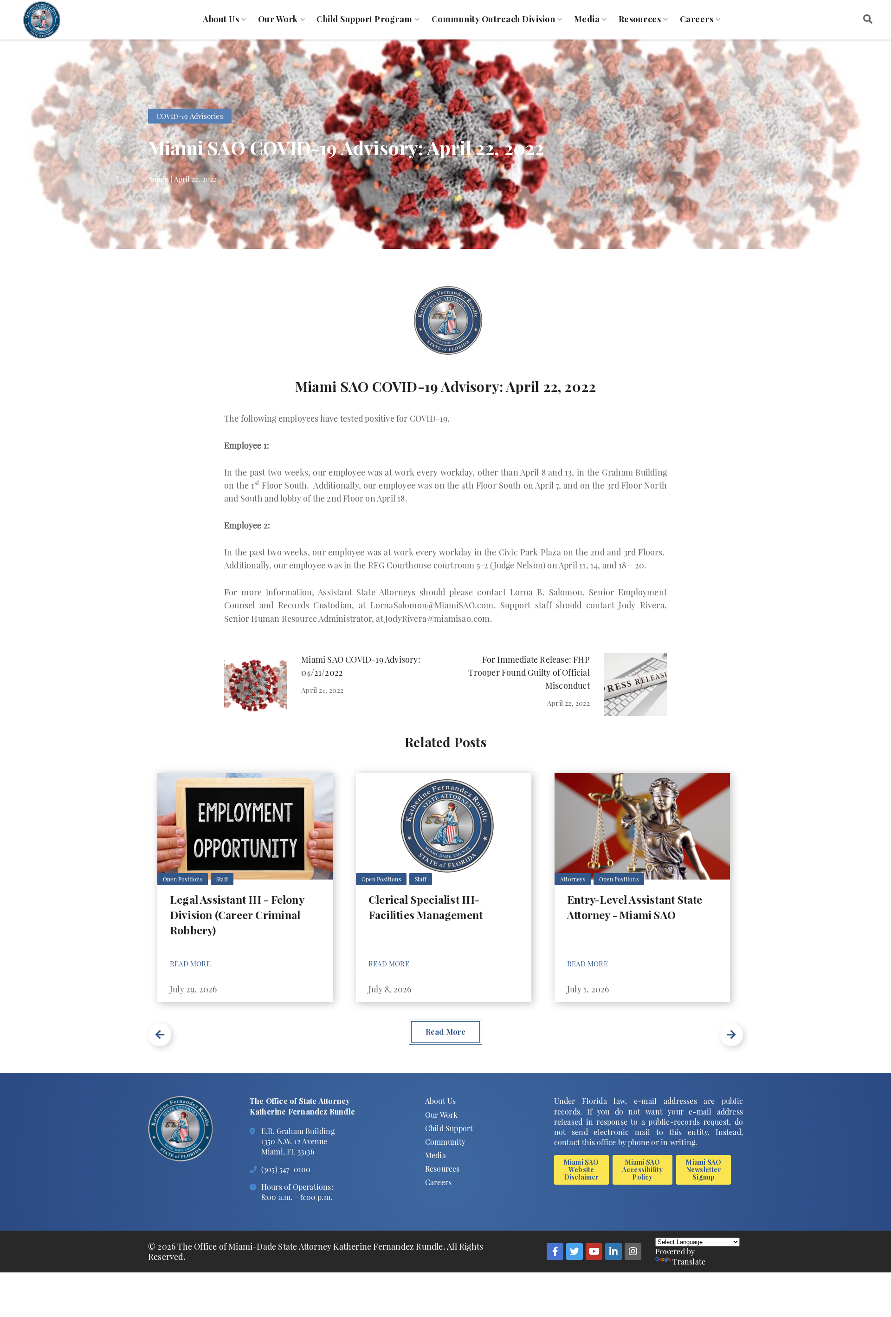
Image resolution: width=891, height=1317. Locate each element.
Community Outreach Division (493, 19)
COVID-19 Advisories (189, 116)
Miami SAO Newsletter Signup (703, 1169)
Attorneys (572, 879)
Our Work (278, 19)
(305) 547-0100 (286, 1169)
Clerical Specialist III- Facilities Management (425, 907)
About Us (221, 19)
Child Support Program (364, 19)
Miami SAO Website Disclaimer (581, 1169)
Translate (688, 1261)
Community (445, 1142)
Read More (190, 963)
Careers (697, 19)
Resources (640, 19)
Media (587, 19)
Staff (222, 879)
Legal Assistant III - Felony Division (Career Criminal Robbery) (237, 914)
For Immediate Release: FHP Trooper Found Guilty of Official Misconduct (528, 672)
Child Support (449, 1128)
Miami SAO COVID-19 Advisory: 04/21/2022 (360, 666)
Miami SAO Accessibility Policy (642, 1169)
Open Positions (182, 879)
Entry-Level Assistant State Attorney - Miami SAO (634, 907)
